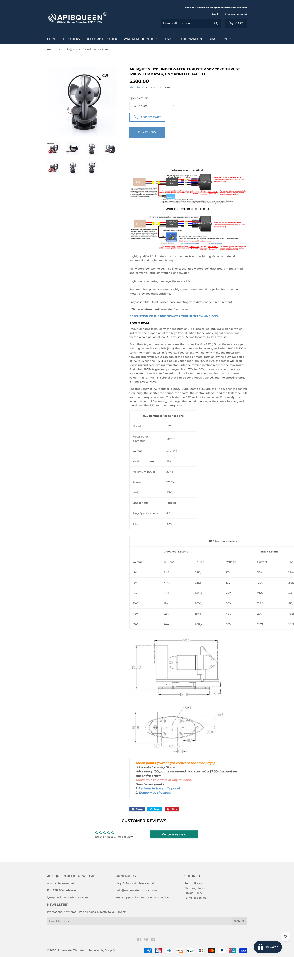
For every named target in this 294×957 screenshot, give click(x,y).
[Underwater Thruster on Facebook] (139, 940)
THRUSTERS (71, 39)
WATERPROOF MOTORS (141, 39)
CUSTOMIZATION (190, 39)
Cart (239, 23)
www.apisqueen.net (60, 883)
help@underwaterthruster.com (136, 890)
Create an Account (236, 14)
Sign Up (239, 921)
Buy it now (147, 132)
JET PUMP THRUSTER (102, 39)
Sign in (215, 14)
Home (51, 49)
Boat (213, 39)
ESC (168, 39)
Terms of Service (195, 897)
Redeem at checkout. (155, 792)
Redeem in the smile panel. (159, 788)
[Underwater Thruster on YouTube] (153, 940)
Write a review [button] (174, 834)
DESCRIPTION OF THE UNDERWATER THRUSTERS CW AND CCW (173, 316)
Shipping (135, 87)
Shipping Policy (194, 888)
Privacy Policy (193, 892)
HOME (51, 39)
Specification (138, 98)
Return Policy (193, 883)
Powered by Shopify (101, 950)
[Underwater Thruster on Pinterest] (146, 940)
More (228, 39)
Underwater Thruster (71, 950)
